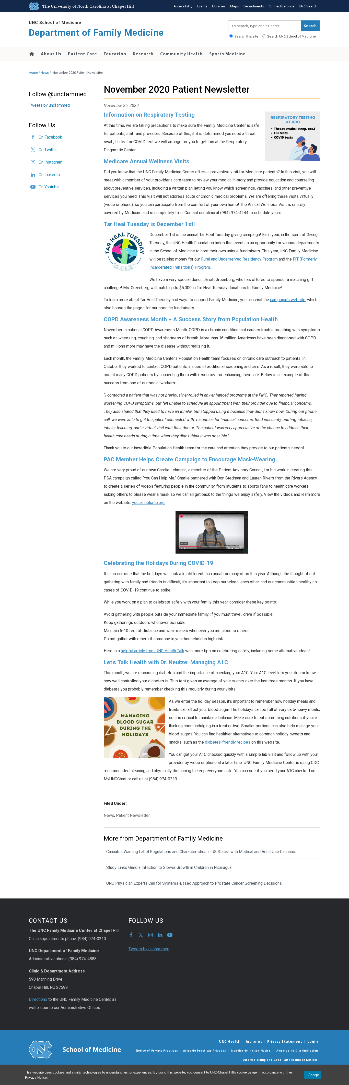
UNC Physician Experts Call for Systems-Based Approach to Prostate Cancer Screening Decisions (194, 883)
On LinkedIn (49, 174)
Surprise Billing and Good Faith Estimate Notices (280, 1060)
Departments (253, 6)
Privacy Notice (36, 1077)
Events (202, 6)
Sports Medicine (227, 54)
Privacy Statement (284, 1041)
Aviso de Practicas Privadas (204, 1050)
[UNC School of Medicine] (75, 1049)
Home (31, 54)
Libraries (219, 6)
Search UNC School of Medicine (291, 36)
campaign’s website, (288, 299)
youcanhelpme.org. (148, 502)
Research (143, 54)
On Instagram (50, 162)
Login (312, 1041)
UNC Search (308, 6)
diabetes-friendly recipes (227, 742)
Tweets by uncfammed (49, 105)
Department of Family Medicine (96, 33)
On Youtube (49, 186)
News (45, 73)
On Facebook (50, 137)
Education (115, 54)
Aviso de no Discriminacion (297, 1050)
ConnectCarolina (281, 6)
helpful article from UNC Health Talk (152, 650)
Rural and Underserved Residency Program (239, 259)
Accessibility (183, 6)
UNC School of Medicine (55, 22)
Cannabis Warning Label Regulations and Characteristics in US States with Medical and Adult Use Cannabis (201, 851)
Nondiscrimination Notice (251, 1050)
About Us (51, 54)
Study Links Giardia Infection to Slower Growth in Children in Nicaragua (168, 867)
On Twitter (48, 149)
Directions (38, 999)
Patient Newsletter (133, 815)
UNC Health (230, 1041)
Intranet (254, 1041)
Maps (234, 6)
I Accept (313, 1075)
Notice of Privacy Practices (157, 1050)
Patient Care (82, 54)
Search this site (246, 36)
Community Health (181, 54)
